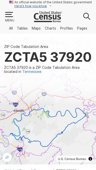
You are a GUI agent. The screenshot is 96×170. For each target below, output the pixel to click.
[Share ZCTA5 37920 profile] (7, 157)
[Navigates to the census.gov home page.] (48, 20)
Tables (22, 28)
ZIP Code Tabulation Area (26, 47)
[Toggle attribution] (90, 159)
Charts (50, 28)
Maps (36, 28)
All (11, 28)
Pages (82, 28)
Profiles (66, 28)
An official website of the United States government (53, 2)
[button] (9, 17)
